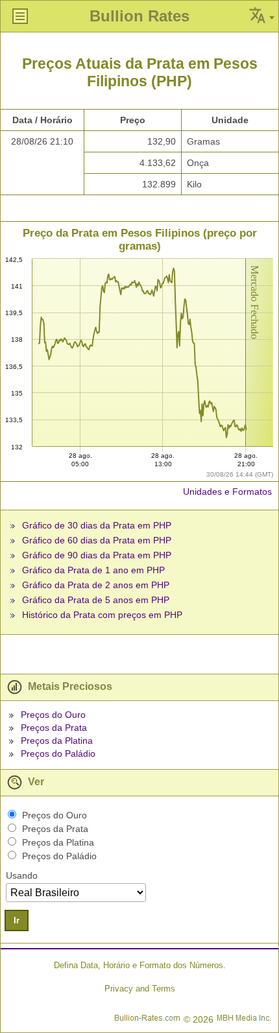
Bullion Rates (139, 16)
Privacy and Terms (139, 988)
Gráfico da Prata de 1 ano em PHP (93, 570)
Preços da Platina (57, 740)
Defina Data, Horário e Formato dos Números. (140, 965)
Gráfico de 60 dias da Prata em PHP (96, 540)
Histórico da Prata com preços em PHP (102, 615)
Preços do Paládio (58, 753)
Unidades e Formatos (227, 491)
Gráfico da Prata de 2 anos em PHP (95, 585)
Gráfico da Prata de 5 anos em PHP (95, 600)
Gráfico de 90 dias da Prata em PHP (96, 555)
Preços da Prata (54, 727)
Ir (16, 920)
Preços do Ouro (53, 714)
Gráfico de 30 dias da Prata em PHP (96, 525)
